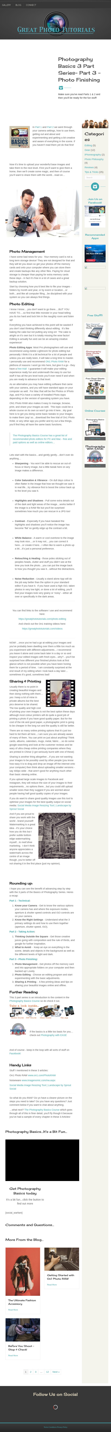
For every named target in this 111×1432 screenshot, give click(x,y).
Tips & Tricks (91, 172)
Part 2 (50, 127)
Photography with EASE (54, 1035)
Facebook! (15, 1053)
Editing (88, 145)
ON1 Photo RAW (54, 361)
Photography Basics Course (24, 1001)
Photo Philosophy (94, 159)
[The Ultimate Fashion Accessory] (23, 1271)
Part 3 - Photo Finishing (23, 959)
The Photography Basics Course (42, 1109)
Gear (87, 150)
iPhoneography (93, 154)
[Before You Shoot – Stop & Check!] (23, 1329)
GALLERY (6, 5)
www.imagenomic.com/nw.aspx (38, 1080)
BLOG (18, 5)
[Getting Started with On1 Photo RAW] (61, 1259)
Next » (56, 1372)
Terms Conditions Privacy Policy (55, 1427)
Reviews (89, 167)
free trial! (22, 368)
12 (47, 1372)
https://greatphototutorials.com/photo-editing (42, 619)
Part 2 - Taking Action (21, 931)
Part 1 (38, 127)
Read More (13, 1310)
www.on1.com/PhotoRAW (42, 1075)
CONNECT (31, 5)
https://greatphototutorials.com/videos (42, 628)
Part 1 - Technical (19, 900)
